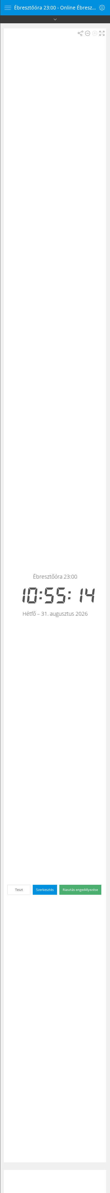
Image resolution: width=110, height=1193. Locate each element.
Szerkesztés (45, 889)
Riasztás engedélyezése (80, 889)
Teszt (19, 889)
